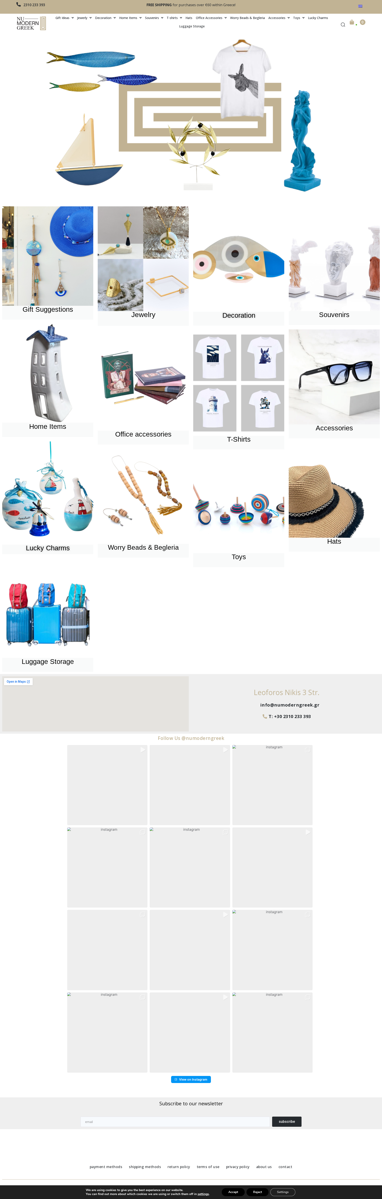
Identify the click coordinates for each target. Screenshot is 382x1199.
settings (203, 1194)
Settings (283, 1192)
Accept (233, 1192)
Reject (257, 1192)
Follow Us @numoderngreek (191, 738)
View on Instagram (193, 1079)
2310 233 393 (34, 4)
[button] (107, 785)
